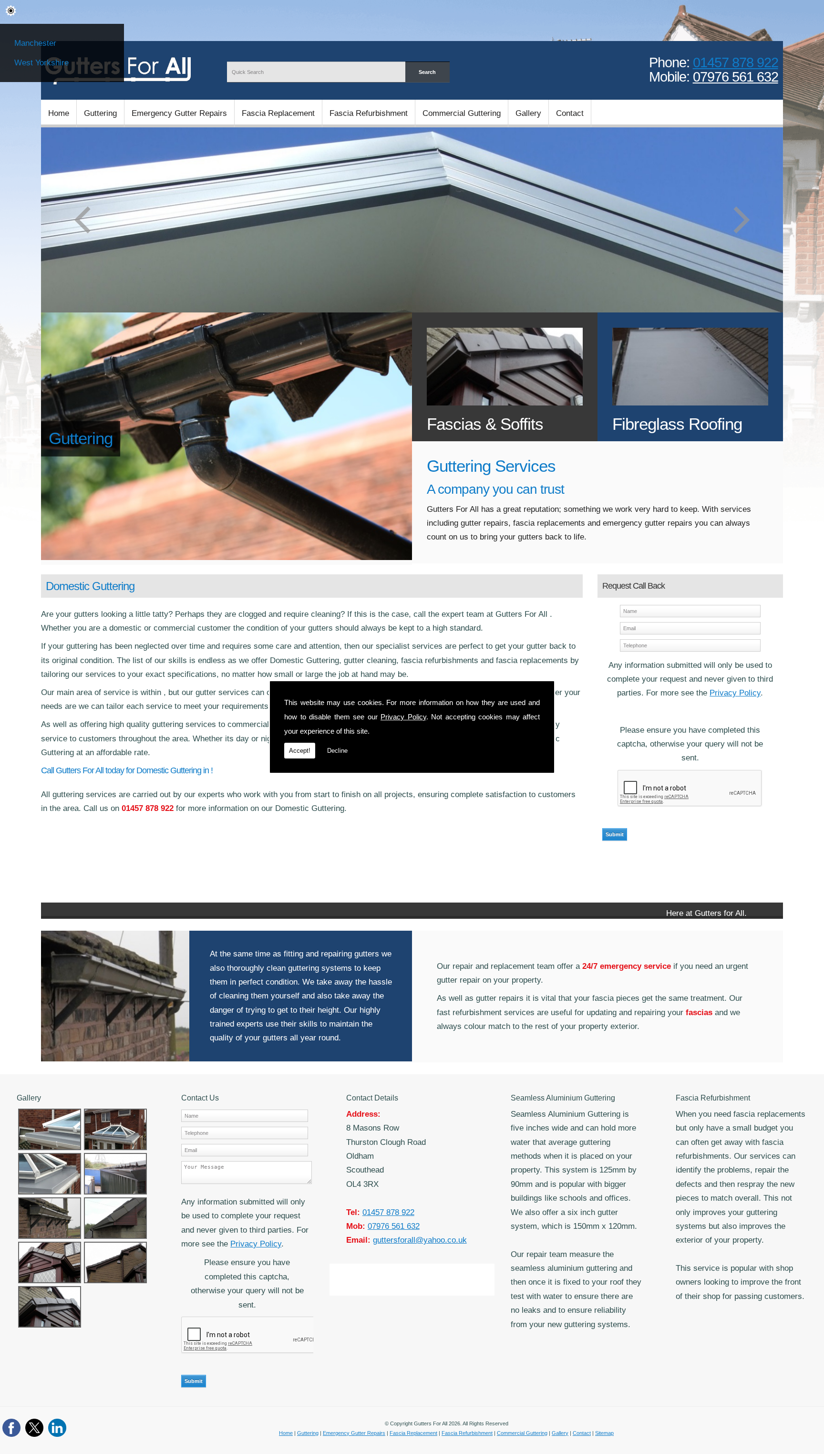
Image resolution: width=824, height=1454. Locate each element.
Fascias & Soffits (485, 424)
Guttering (100, 113)
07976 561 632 (735, 76)
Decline (337, 750)
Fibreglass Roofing (677, 424)
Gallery (528, 113)
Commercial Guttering (461, 113)
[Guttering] (226, 557)
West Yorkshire (41, 62)
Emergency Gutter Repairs (179, 113)
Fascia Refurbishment (369, 113)
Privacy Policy (403, 717)
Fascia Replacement (278, 113)
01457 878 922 (735, 62)
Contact (570, 113)
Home (58, 113)
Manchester (35, 43)
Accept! (299, 750)
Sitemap (604, 1433)
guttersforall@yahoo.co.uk (420, 1240)
